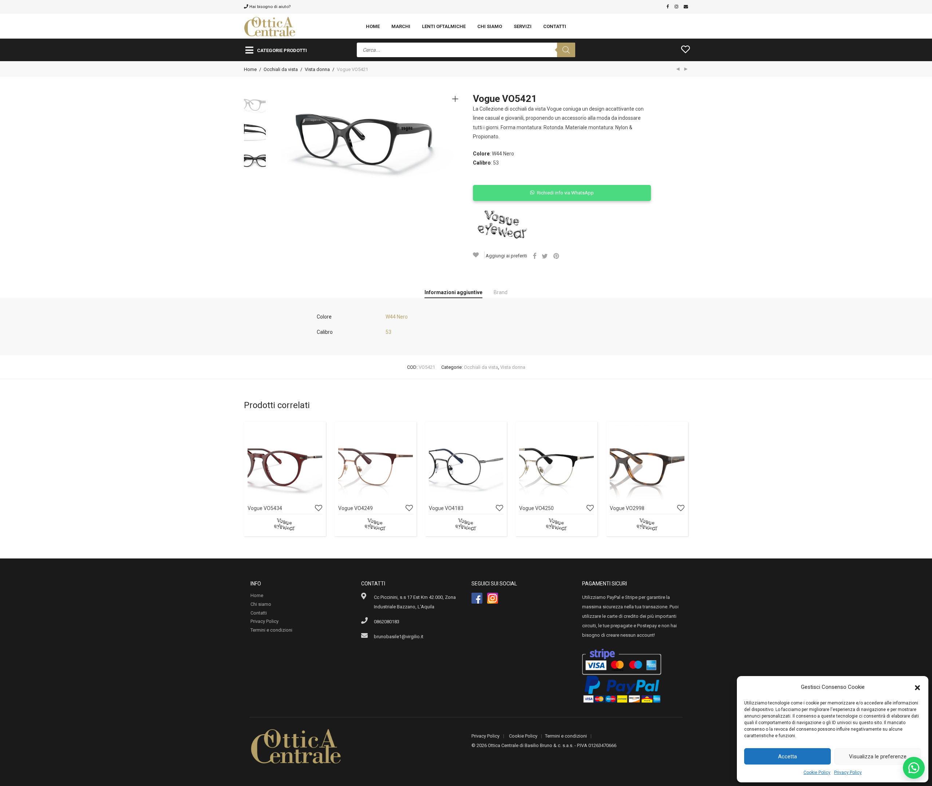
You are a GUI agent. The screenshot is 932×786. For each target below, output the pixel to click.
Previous (285, 138)
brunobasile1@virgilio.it (398, 636)
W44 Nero (397, 317)
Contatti (554, 26)
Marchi (400, 26)
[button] (917, 687)
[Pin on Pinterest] (556, 256)
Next (456, 138)
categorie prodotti (282, 50)
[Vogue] (502, 225)
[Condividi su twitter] (545, 256)
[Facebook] (668, 6)
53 (388, 332)
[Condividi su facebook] (534, 256)
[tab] (453, 292)
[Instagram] (676, 6)
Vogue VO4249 (355, 508)
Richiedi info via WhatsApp (565, 192)
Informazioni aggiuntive (453, 292)
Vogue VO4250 (536, 508)
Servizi (523, 26)
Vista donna (317, 69)
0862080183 (386, 621)
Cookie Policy (816, 772)
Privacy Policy (848, 772)
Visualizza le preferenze (878, 756)
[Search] (566, 50)
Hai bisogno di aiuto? (269, 6)
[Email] (686, 6)
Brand (501, 292)
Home (373, 26)
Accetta (787, 756)
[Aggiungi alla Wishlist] (479, 254)
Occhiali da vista (281, 69)
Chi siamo (489, 26)
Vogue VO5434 (265, 508)
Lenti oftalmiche (444, 26)
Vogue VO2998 (627, 508)
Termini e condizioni (271, 630)
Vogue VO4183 (446, 508)
